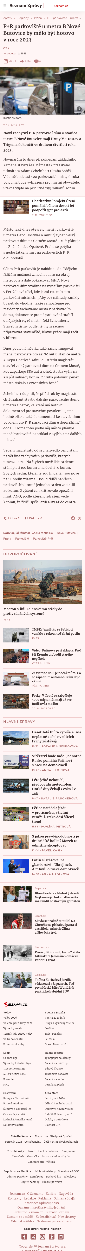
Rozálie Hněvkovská (59, 746)
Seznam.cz (61, 5)
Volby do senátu (13, 1039)
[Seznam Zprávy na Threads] (51, 1237)
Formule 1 (9, 1079)
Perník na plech (54, 1085)
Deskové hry (53, 1177)
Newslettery (67, 1216)
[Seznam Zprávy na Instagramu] (42, 1237)
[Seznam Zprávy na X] (33, 1237)
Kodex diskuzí (46, 1216)
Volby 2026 (10, 1018)
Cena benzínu (33, 1142)
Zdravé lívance (54, 1069)
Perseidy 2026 (13, 1142)
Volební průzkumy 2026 (17, 1023)
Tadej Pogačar (53, 1034)
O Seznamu (35, 1193)
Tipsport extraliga (14, 1069)
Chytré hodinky (30, 1182)
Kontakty (14, 1198)
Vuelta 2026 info (55, 1018)
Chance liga (10, 1058)
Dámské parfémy (17, 1177)
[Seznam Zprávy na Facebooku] (24, 1237)
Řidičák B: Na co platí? (58, 1114)
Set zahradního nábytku (56, 1157)
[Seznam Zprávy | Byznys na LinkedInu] (61, 1237)
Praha (7, 538)
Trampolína (68, 1151)
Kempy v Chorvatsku (16, 1098)
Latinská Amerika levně (17, 1120)
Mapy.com (41, 1136)
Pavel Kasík (52, 850)
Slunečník (18, 1157)
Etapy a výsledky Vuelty (59, 1023)
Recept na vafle (54, 1079)
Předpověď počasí (61, 1136)
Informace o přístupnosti (41, 1203)
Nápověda (66, 1193)
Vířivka (50, 1162)
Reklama (44, 1198)
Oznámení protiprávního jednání (41, 1207)
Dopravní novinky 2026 (59, 1109)
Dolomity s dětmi (13, 1125)
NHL (6, 1085)
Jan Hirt (49, 1028)
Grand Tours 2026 (55, 1044)
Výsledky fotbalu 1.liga (17, 1063)
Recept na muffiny (56, 1063)
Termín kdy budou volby (18, 1034)
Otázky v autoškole (56, 1120)
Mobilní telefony (45, 1171)
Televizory (70, 1177)
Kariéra (51, 1193)
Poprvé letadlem (13, 1104)
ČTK (6, 48)
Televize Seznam (57, 1212)
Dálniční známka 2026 (58, 1104)
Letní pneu (37, 1177)
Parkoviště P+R (43, 538)
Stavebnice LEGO (68, 1171)
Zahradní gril (36, 1162)
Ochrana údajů (64, 1198)
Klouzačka (33, 1157)
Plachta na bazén (48, 1151)
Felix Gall (50, 1039)
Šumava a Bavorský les (17, 1109)
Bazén (31, 1151)
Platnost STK (52, 1125)
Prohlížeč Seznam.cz (28, 1212)
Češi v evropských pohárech (61, 1142)
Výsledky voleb (12, 1028)
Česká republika (42, 532)
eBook (13, 61)
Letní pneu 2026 (55, 1098)
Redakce (30, 1198)
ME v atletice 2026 (14, 1074)
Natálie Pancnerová (59, 798)
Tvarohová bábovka (56, 1074)
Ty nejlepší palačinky (58, 1058)
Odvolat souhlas (22, 1221)
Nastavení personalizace (54, 1221)
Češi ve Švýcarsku (14, 1114)
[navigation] (5, 5)
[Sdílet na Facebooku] (73, 518)
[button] (42, 91)
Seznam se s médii (20, 1216)
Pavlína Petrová (56, 826)
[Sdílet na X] (80, 518)
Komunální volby (13, 1044)
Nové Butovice (66, 532)
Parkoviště (22, 538)
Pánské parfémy (52, 1182)
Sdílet (28, 61)
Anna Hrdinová (56, 770)
